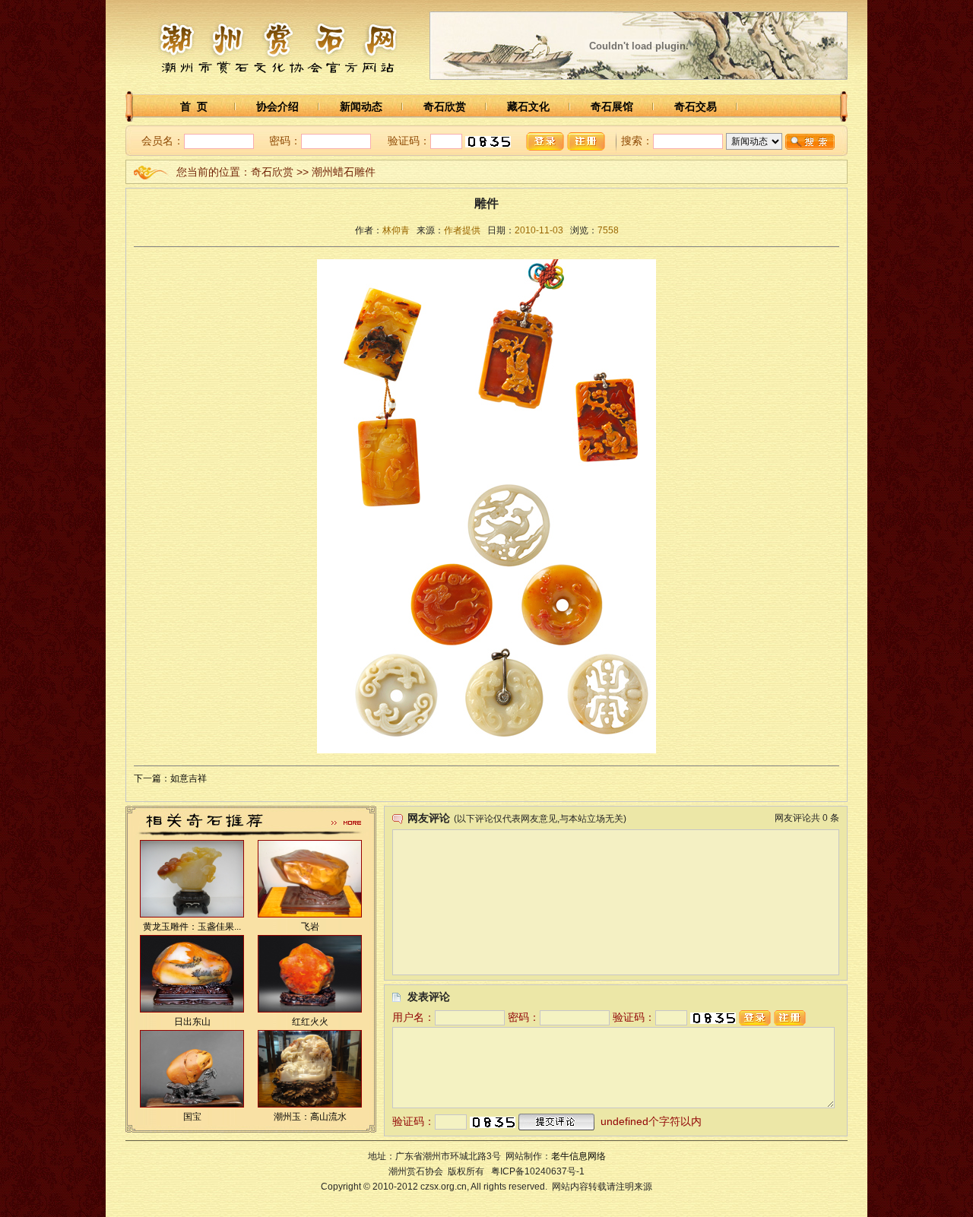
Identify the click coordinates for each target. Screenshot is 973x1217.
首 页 (194, 106)
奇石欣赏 (444, 106)
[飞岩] (310, 914)
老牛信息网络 (578, 1156)
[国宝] (192, 1104)
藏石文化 (528, 106)
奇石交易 (695, 106)
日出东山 (192, 1021)
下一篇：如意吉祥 (170, 778)
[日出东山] (192, 1009)
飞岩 (310, 926)
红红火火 (310, 1021)
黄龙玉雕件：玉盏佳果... (192, 926)
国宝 (192, 1116)
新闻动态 (361, 106)
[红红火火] (310, 1009)
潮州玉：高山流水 (310, 1116)
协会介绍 (277, 106)
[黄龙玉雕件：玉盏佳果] (192, 914)
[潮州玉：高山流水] (310, 1104)
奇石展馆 (612, 106)
